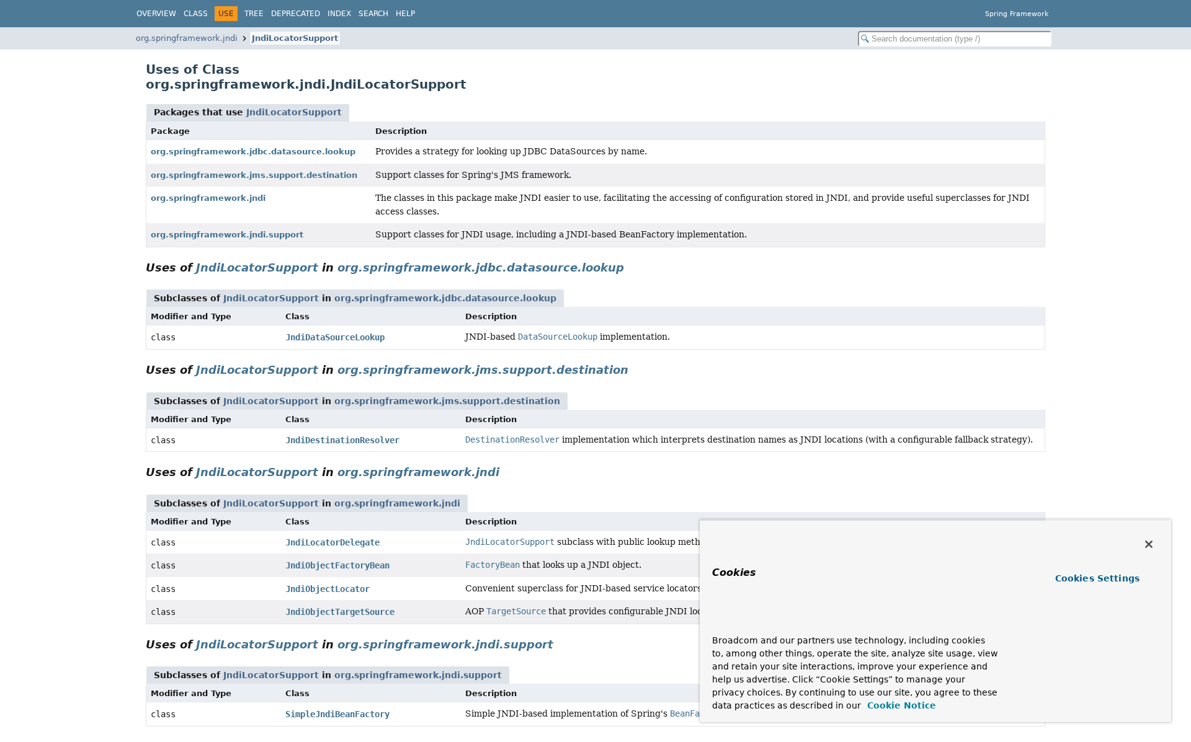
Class (196, 13)
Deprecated (295, 13)
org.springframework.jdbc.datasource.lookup (253, 151)
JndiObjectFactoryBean (337, 565)
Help (405, 13)
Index (339, 13)
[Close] (1148, 544)
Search (373, 13)
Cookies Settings (1097, 578)
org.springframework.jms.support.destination (254, 175)
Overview (156, 13)
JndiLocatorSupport (295, 38)
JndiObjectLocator (327, 589)
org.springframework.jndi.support (227, 234)
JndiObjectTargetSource (340, 612)
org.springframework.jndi (187, 38)
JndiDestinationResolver (342, 440)
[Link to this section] (633, 267)
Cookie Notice (900, 705)
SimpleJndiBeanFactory (337, 714)
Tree (254, 13)
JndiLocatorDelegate (332, 542)
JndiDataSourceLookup (335, 337)
